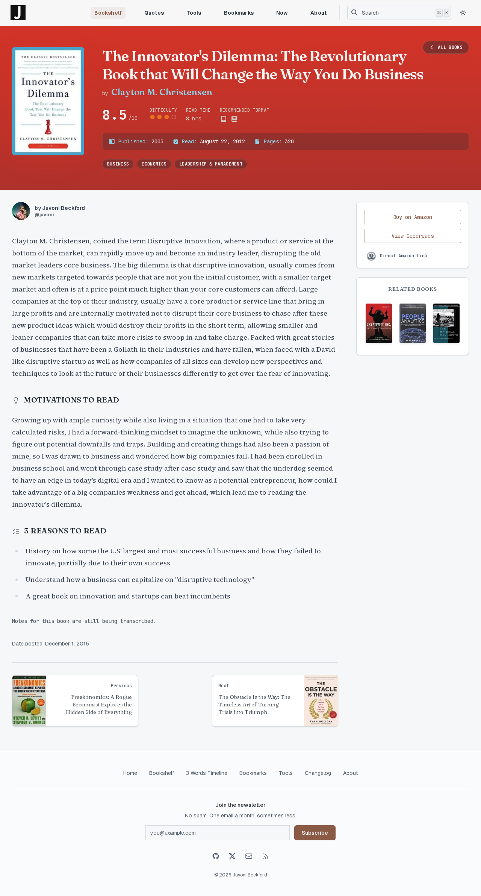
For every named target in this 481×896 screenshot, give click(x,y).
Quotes (154, 12)
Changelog (318, 773)
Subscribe (315, 832)
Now (282, 12)
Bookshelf (108, 12)
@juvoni (44, 215)
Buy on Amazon (412, 217)
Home (130, 773)
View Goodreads (413, 235)
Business (118, 164)
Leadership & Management (210, 164)
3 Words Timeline (206, 773)
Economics (154, 164)
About (318, 12)
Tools (193, 12)
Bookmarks (239, 12)
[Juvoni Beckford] (18, 12)
